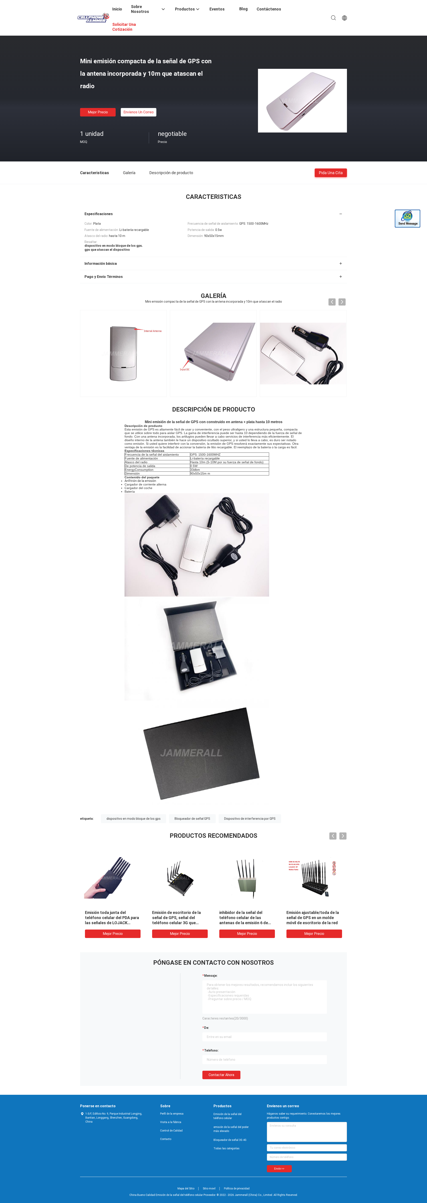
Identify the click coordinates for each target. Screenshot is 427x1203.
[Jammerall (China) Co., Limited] (93, 17)
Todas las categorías (227, 1148)
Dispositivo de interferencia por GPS (250, 818)
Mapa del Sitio (185, 1188)
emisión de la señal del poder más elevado (231, 1129)
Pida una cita (331, 172)
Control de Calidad (171, 1130)
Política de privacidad (237, 1188)
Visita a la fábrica (170, 1122)
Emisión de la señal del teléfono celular (228, 1116)
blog (243, 8)
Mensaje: (211, 975)
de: (206, 1028)
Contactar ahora (221, 1075)
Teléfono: (211, 1050)
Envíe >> (279, 1168)
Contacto (165, 1139)
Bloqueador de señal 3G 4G (230, 1140)
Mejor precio (98, 112)
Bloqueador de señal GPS (192, 818)
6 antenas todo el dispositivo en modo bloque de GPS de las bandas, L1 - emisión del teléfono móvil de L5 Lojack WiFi (246, 922)
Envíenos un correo (138, 112)
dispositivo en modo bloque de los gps (134, 818)
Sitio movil (209, 1188)
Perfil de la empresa (171, 1113)
